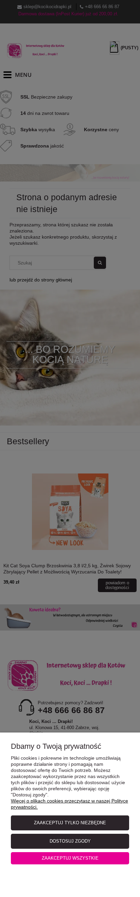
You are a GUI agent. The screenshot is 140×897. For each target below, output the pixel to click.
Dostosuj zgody (70, 841)
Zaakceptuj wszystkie (70, 858)
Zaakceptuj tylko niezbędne (70, 822)
